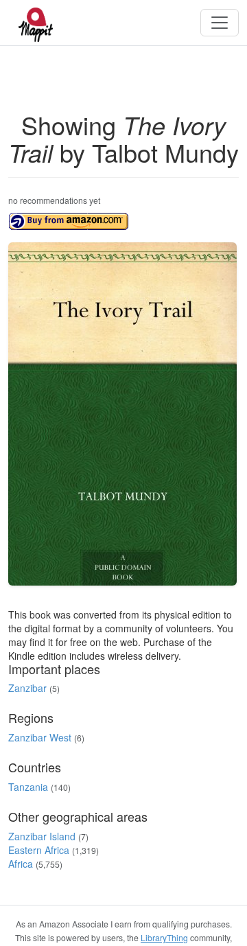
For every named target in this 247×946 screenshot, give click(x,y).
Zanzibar (27, 688)
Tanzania (28, 787)
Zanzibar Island (41, 836)
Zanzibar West (39, 737)
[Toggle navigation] (219, 22)
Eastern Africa (38, 850)
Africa (20, 863)
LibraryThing (164, 937)
